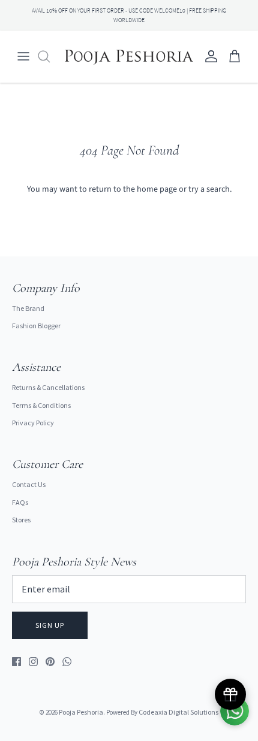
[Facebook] (16, 661)
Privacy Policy (33, 422)
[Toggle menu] (23, 56)
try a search (209, 189)
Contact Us (29, 484)
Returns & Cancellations (48, 387)
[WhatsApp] (66, 661)
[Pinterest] (50, 661)
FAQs (20, 502)
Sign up (49, 625)
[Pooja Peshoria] (129, 56)
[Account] (208, 56)
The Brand (28, 308)
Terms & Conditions (41, 405)
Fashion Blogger (36, 325)
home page (157, 189)
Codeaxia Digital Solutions (178, 711)
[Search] (50, 56)
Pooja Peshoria (81, 711)
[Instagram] (33, 661)
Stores (21, 519)
